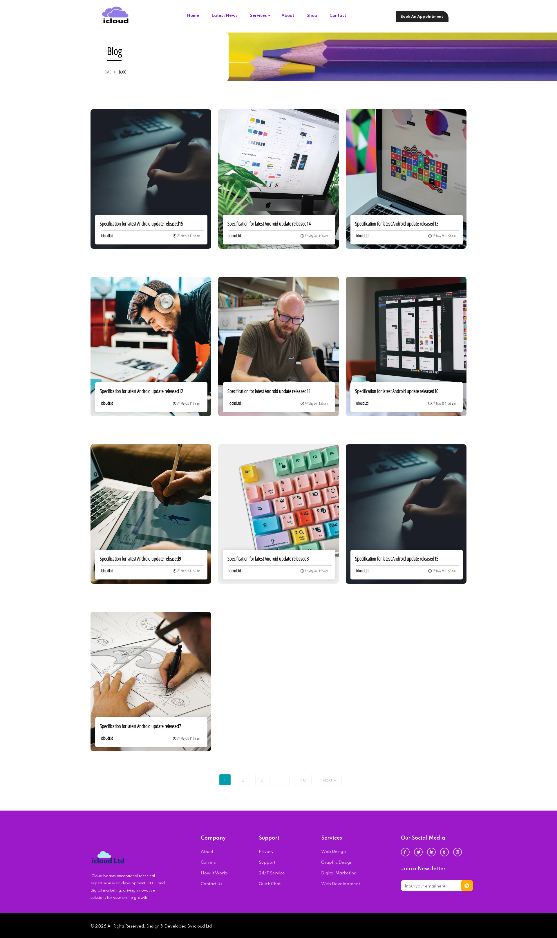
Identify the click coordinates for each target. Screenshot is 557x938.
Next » (329, 780)
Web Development (340, 884)
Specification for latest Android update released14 (269, 223)
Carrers (208, 862)
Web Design (333, 852)
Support (267, 862)
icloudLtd (107, 235)
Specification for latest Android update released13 (396, 223)
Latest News (224, 16)
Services (258, 16)
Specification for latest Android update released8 (268, 558)
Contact (338, 16)
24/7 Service (272, 873)
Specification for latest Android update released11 (269, 391)
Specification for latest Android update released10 (396, 391)
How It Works (214, 873)
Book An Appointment (422, 17)
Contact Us (211, 884)
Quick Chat (270, 884)
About (287, 16)
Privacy (266, 852)
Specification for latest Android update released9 (140, 558)
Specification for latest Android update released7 (140, 726)
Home (193, 16)
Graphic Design (336, 862)
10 (303, 780)
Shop (312, 16)
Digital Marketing (339, 873)
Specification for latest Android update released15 (141, 223)
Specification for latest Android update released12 (141, 391)
